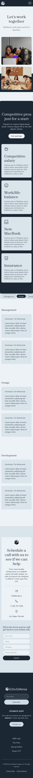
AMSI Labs (16, 738)
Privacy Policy (10, 771)
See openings (16, 136)
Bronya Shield (16, 747)
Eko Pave (16, 743)
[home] (2, 3)
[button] (30, 3)
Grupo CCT (16, 751)
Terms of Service (22, 771)
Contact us (16, 724)
